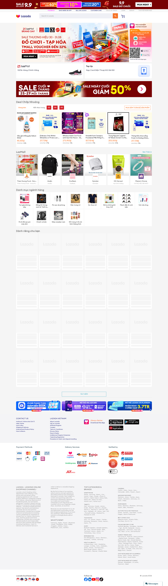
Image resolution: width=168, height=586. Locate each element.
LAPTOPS (101, 509)
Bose (103, 529)
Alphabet (121, 547)
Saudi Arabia (132, 557)
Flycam (132, 492)
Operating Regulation (57, 437)
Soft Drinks (130, 529)
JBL (85, 529)
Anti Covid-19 (122, 536)
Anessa (91, 547)
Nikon (125, 490)
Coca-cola (137, 529)
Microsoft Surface (90, 513)
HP (95, 511)
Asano (86, 523)
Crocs (135, 543)
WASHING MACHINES (124, 495)
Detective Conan (123, 519)
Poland (120, 557)
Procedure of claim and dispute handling (63, 439)
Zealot (99, 531)
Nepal (127, 564)
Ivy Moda (128, 548)
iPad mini (98, 508)
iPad (85, 506)
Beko (124, 507)
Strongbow (133, 526)
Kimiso (99, 533)
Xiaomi (98, 494)
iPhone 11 (86, 498)
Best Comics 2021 (124, 517)
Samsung (92, 494)
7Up (119, 531)
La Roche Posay (88, 544)
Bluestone (132, 505)
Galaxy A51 (87, 499)
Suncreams (87, 551)
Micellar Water (102, 551)
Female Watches (136, 540)
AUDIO (86, 526)
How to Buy (19, 425)
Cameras (121, 488)
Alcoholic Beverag (123, 526)
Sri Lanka (135, 562)
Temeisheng (87, 533)
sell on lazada (81, 10)
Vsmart (86, 496)
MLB (133, 548)
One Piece (121, 521)
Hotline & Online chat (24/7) (25, 421)
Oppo (91, 496)
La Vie (127, 531)
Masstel (104, 508)
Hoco (94, 533)
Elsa (119, 548)
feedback (51, 10)
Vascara (129, 550)
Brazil (125, 557)
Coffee (138, 538)
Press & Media (54, 433)
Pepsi (123, 531)
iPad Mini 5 (94, 509)
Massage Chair (127, 543)
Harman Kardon (96, 529)
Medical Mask (123, 538)
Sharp (100, 521)
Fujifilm (120, 490)
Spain (125, 555)
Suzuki (139, 512)
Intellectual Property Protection (60, 435)
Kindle (86, 508)
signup (131, 10)
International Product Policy (25, 429)
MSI (108, 511)
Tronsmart (87, 531)
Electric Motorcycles (129, 514)
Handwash (131, 538)
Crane (132, 545)
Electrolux (104, 537)
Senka (86, 547)
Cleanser (94, 551)
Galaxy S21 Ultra (97, 499)
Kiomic (93, 531)
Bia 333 (125, 528)
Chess (139, 543)
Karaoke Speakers (102, 527)
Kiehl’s (100, 549)
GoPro (127, 492)
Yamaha (125, 512)
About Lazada (55, 421)
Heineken (140, 526)
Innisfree (92, 546)
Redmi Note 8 (94, 498)
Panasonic (94, 521)
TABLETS (86, 504)
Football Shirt (134, 547)
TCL (90, 523)
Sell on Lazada (55, 423)
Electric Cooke (122, 540)
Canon (130, 490)
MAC (95, 544)
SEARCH (115, 15)
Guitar (141, 541)
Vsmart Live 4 (88, 501)
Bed (128, 540)
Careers (52, 427)
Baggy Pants (121, 550)
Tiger (120, 528)
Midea (124, 500)
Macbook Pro (100, 513)
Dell (107, 509)
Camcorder (121, 492)
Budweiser (131, 528)
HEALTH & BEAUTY (90, 542)
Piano (120, 543)
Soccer (127, 547)
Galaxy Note (103, 498)
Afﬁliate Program (55, 425)
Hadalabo (104, 546)
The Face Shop (98, 547)
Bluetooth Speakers (89, 527)
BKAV (123, 548)
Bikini (140, 547)
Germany (136, 555)
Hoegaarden (121, 529)
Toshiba (104, 519)
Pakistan (120, 562)
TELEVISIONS (88, 518)
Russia (120, 555)
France (130, 555)
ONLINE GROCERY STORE (126, 524)
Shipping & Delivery (22, 427)
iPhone (86, 494)
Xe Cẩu (127, 545)
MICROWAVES (122, 504)
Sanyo (98, 537)
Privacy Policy (54, 431)
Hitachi (120, 499)
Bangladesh (127, 562)
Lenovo (102, 506)
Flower (137, 545)
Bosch (119, 500)
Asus (85, 511)
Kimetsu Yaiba (133, 519)
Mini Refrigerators (89, 537)
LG (89, 519)
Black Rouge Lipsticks (90, 549)
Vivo (102, 494)
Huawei (96, 496)
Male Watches (122, 541)
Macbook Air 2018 (89, 514)
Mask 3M (129, 536)
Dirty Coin (139, 548)
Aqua (137, 497)
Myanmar (121, 564)
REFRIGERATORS (89, 536)
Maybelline (102, 544)
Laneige (86, 546)
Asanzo (105, 521)
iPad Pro (91, 508)
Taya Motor (132, 512)
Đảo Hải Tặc (128, 521)
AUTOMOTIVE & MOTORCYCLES (128, 511)
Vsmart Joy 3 (97, 501)
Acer (104, 511)
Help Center (20, 423)
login (123, 10)
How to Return (20, 431)
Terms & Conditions (56, 429)
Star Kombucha (135, 531)
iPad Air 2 (87, 509)
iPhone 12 (102, 496)
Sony (85, 519)
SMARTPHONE (88, 492)
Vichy (98, 546)
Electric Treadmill (133, 541)
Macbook (90, 511)
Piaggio (120, 514)
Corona (138, 528)
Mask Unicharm (138, 536)
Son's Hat (121, 545)
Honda (120, 512)
